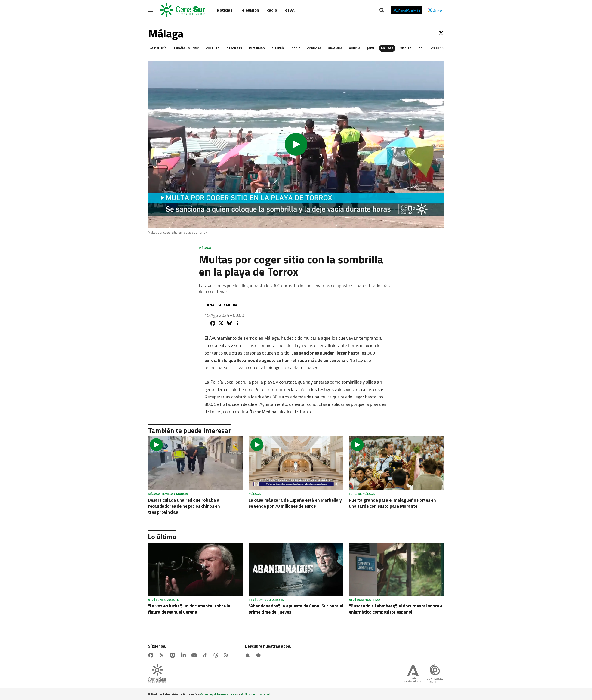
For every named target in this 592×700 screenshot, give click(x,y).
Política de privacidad (255, 694)
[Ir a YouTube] (195, 655)
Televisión (249, 10)
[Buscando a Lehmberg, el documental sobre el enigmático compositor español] (396, 569)
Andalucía (158, 48)
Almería (278, 48)
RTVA (289, 10)
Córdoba (314, 48)
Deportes (234, 48)
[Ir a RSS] (227, 655)
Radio (271, 10)
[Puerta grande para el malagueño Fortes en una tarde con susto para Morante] (396, 463)
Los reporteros (442, 48)
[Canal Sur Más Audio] (435, 10)
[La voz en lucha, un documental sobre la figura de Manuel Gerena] (195, 569)
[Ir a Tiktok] (206, 655)
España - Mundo (186, 48)
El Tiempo (257, 48)
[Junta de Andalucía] (413, 674)
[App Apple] (248, 655)
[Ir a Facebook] (151, 655)
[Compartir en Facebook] (213, 323)
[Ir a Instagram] (173, 655)
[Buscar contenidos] (382, 10)
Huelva (354, 48)
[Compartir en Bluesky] (229, 323)
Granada (335, 48)
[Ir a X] (441, 33)
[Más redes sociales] (237, 323)
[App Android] (259, 655)
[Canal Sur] (183, 10)
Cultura (212, 48)
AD (420, 48)
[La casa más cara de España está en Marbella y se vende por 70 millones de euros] (296, 463)
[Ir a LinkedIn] (184, 655)
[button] (296, 144)
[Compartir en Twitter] (221, 323)
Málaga (387, 48)
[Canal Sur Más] (406, 10)
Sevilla (406, 48)
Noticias (224, 10)
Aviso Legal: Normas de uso (219, 694)
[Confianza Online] (435, 674)
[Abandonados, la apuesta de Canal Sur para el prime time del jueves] (296, 569)
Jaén (370, 48)
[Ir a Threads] (216, 655)
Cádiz (296, 48)
